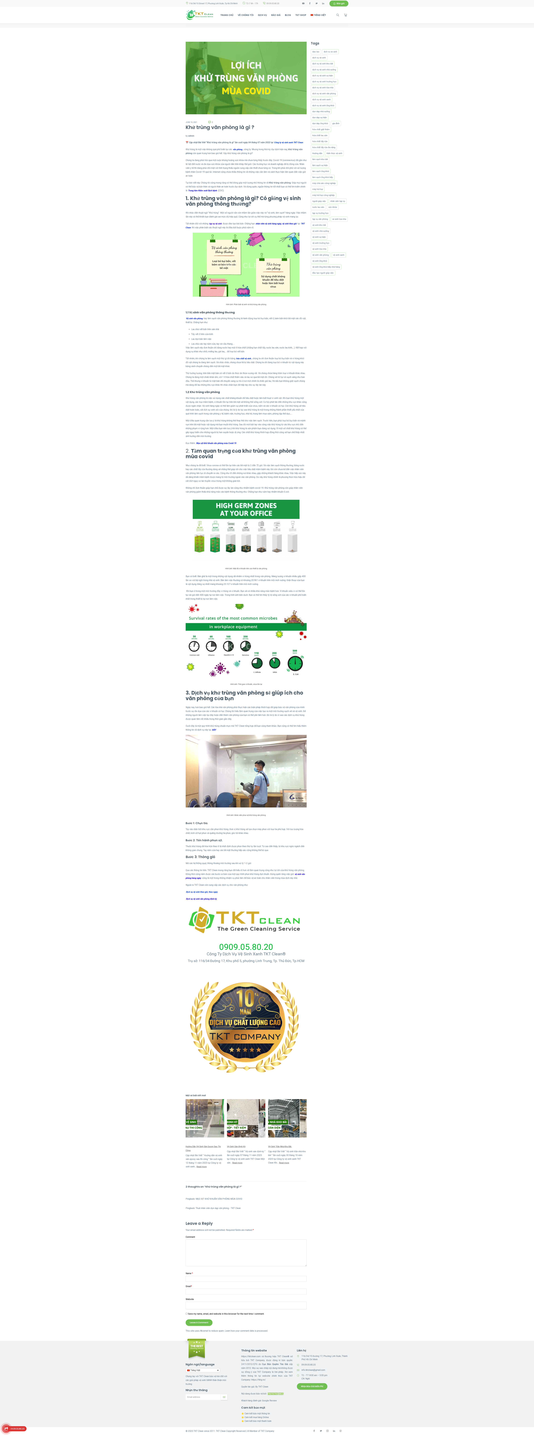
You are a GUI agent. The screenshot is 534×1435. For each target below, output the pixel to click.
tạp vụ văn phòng (320, 219)
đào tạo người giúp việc (323, 273)
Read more (202, 1166)
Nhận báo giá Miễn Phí (312, 1386)
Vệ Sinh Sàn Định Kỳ (236, 1146)
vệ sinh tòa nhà (319, 249)
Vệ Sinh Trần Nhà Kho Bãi (280, 1146)
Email (189, 1286)
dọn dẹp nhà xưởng (321, 111)
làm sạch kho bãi (320, 159)
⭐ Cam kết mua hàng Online (255, 1417)
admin (191, 136)
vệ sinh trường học (320, 243)
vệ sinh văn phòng (320, 255)
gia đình (335, 123)
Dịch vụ (262, 15)
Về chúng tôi (246, 15)
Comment (190, 1237)
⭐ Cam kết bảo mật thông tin (255, 1413)
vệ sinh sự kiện (319, 237)
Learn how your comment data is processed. (246, 1330)
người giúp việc (319, 201)
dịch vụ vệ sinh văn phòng (324, 93)
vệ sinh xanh (338, 255)
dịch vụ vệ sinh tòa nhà (322, 87)
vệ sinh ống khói (319, 261)
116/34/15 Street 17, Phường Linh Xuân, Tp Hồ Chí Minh (213, 3)
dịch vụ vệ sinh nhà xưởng (324, 69)
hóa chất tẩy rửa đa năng (323, 147)
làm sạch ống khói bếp (322, 177)
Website (190, 1299)
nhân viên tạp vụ (337, 201)
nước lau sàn (318, 207)
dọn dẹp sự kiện (319, 117)
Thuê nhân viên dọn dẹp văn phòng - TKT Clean (218, 1208)
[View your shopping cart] (345, 15)
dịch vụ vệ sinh (319, 57)
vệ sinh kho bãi (319, 225)
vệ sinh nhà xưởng (320, 231)
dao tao (315, 51)
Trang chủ (226, 15)
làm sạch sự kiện (320, 165)
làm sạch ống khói (320, 171)
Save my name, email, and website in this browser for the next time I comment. (226, 1314)
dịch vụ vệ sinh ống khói (323, 105)
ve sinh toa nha (339, 219)
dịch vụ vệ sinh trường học (324, 81)
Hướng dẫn (317, 153)
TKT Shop (300, 15)
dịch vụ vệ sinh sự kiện (322, 75)
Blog (288, 15)
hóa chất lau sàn (319, 135)
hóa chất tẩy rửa (319, 141)
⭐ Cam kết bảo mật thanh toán (256, 1421)
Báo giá (340, 3)
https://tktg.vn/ (258, 1379)
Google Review (269, 1400)
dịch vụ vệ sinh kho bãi (322, 63)
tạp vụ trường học (320, 213)
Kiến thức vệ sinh (334, 153)
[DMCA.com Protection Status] (275, 1393)
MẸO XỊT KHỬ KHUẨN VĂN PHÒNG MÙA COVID (219, 1199)
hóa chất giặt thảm (321, 129)
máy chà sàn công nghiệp (324, 183)
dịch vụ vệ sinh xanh (321, 99)
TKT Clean (263, 1386)
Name (189, 1273)
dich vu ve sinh (330, 51)
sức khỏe (332, 207)
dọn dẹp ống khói (320, 123)
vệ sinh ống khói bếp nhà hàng (326, 267)
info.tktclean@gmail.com (313, 1370)
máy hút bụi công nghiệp (323, 195)
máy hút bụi (317, 189)
